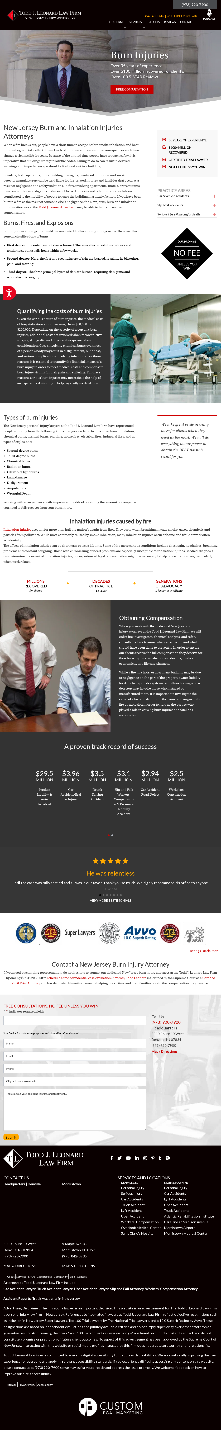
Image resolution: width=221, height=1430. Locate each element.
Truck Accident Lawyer (55, 1289)
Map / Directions (164, 1051)
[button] (125, 28)
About (11, 1276)
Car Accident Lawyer (19, 1289)
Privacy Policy (26, 1384)
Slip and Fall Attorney (127, 1289)
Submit (11, 1137)
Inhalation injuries (17, 529)
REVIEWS (170, 21)
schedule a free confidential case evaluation (79, 978)
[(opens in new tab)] (110, 1406)
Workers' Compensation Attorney (171, 1289)
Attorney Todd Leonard (129, 978)
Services (21, 1276)
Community (61, 1276)
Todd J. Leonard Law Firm (57, 207)
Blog (72, 1276)
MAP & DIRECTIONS (19, 1266)
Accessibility (45, 1384)
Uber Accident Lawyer (91, 1289)
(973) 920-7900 (195, 4)
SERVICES (135, 21)
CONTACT (187, 21)
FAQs (31, 1276)
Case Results (44, 1276)
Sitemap (12, 1384)
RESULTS (154, 21)
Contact (82, 1276)
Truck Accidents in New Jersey (56, 1298)
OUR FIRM (116, 21)
